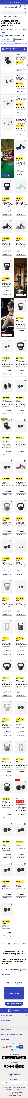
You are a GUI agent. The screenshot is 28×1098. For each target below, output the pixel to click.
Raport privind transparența (17, 1092)
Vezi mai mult (4, 32)
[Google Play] (20, 1058)
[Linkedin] (13, 1066)
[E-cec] (21, 1047)
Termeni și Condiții (7, 1087)
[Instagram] (10, 1066)
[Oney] (24, 1047)
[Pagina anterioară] (2, 1011)
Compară (22, 171)
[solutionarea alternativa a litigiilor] (14, 1075)
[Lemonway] (15, 1050)
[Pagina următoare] (25, 1011)
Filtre (7, 39)
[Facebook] (5, 1066)
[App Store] (8, 1058)
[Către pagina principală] (9, 7)
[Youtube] (8, 1066)
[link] (6, 175)
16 (18, 943)
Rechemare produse (15, 1093)
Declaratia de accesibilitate (15, 1095)
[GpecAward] (19, 1068)
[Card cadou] (17, 1047)
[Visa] (3, 1047)
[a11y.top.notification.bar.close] (25, 2)
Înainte (24, 943)
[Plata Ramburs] (12, 1050)
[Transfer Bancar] (14, 1047)
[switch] (3, 49)
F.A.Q (8, 1092)
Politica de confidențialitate (19, 1087)
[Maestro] (10, 1047)
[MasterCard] (7, 1047)
